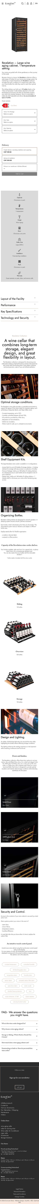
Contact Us (4, 1105)
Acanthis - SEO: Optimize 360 (28, 1201)
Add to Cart (19, 174)
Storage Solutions (6, 1138)
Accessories (4, 1135)
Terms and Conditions (19, 1194)
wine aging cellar (6, 1126)
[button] (19, 299)
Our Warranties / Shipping (9, 1110)
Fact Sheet (14, 105)
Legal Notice (19, 1189)
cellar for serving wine (8, 1128)
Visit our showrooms (7, 1108)
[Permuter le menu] (2, 3)
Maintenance (5, 1112)
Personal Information (19, 1191)
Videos (3, 1115)
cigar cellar (4, 1133)
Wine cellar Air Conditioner (10, 1131)
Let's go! (19, 1087)
